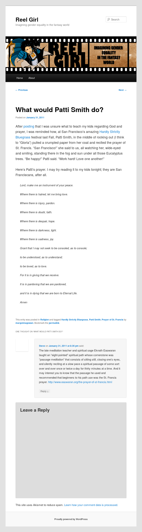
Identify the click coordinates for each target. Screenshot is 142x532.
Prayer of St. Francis (112, 319)
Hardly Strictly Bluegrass (74, 319)
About (31, 78)
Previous (22, 90)
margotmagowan (24, 323)
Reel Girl (27, 19)
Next (122, 90)
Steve (42, 345)
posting (28, 126)
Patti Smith (95, 319)
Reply (44, 391)
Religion (44, 319)
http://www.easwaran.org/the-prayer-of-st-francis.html (80, 382)
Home (19, 78)
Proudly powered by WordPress (71, 519)
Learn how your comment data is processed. (91, 505)
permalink (54, 323)
